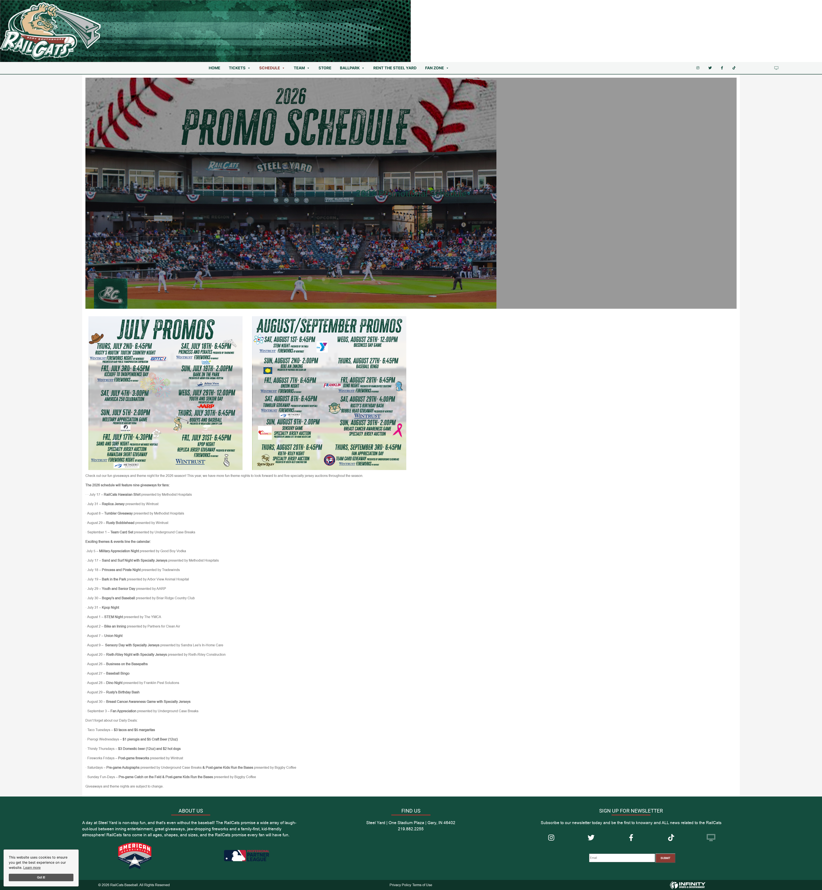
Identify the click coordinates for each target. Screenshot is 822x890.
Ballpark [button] (350, 68)
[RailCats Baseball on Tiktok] (734, 68)
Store (325, 68)
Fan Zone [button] (434, 68)
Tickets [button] (237, 68)
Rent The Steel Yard (395, 68)
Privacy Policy (400, 885)
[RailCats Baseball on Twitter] (710, 68)
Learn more (32, 867)
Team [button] (299, 68)
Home (214, 68)
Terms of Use (422, 885)
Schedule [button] (269, 68)
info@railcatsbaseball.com (797, 5)
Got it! (41, 877)
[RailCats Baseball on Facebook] (722, 68)
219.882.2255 (762, 5)
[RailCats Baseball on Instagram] (698, 68)
